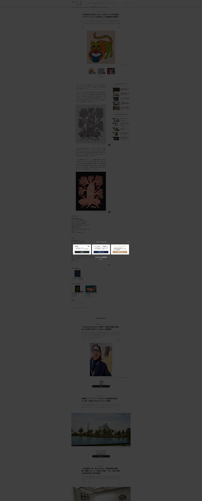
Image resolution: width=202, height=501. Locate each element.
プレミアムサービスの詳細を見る (101, 257)
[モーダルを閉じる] (128, 242)
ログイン (101, 259)
